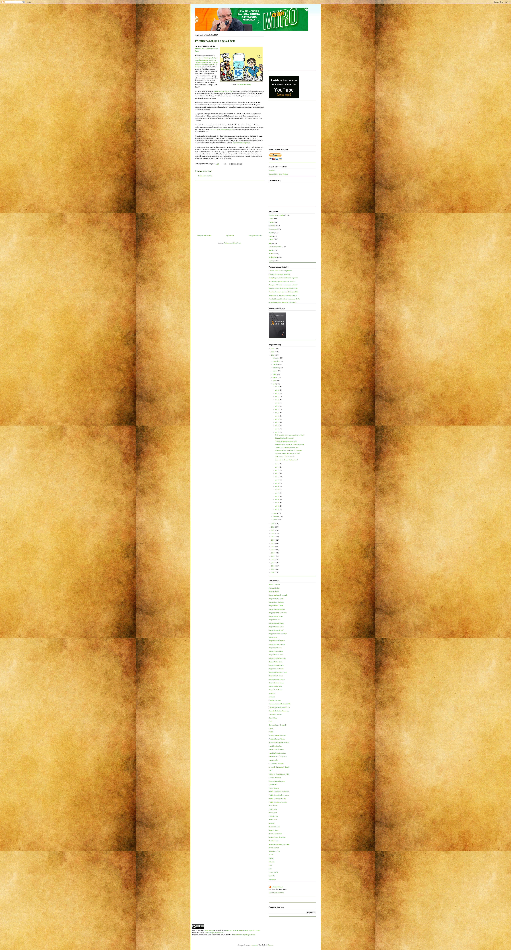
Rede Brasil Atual (274, 827)
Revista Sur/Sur (274, 848)
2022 (273, 527)
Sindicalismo (273, 257)
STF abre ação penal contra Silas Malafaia (282, 281)
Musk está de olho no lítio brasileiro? (286, 460)
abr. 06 (277, 493)
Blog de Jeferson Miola (276, 627)
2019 (273, 537)
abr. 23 (277, 409)
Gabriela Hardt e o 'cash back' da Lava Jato (288, 450)
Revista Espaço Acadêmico (277, 837)
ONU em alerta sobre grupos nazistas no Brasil (289, 435)
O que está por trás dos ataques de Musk (287, 453)
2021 (273, 530)
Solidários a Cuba (274, 851)
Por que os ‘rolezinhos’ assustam (279, 274)
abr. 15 (277, 464)
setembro (276, 367)
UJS (270, 869)
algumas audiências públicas (241, 142)
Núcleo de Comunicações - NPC (279, 774)
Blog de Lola (273, 637)
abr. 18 (277, 425)
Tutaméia (271, 862)
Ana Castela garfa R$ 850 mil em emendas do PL (284, 299)
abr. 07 (277, 490)
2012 (273, 559)
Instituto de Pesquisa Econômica (279, 742)
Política (271, 254)
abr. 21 (277, 416)
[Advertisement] (229, 206)
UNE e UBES (273, 872)
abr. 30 (277, 387)
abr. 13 (277, 470)
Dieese (271, 728)
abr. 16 (277, 432)
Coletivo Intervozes (275, 700)
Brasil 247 (272, 693)
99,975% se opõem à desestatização (222, 129)
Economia (272, 225)
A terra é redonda (274, 584)
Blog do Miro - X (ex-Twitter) (278, 174)
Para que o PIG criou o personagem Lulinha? (283, 285)
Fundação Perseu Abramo (277, 739)
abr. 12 (277, 473)
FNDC (271, 732)
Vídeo (271, 261)
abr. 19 (277, 422)
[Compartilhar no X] (235, 164)
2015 (273, 550)
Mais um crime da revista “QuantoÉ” (280, 271)
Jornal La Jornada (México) (277, 753)
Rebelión (271, 823)
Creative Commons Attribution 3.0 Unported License (243, 930)
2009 (273, 569)
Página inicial (230, 235)
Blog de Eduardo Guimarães (278, 612)
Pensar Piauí (273, 812)
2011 (273, 562)
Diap (270, 721)
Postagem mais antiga (255, 235)
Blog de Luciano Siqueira (277, 644)
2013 (273, 556)
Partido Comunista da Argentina (279, 795)
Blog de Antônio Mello (276, 598)
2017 (273, 543)
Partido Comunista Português (278, 802)
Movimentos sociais (275, 246)
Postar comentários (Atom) (232, 243)
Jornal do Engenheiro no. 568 (223, 91)
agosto (275, 371)
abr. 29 (277, 390)
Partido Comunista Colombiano (279, 791)
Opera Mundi (273, 784)
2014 (273, 553)
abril (274, 384)
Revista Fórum (273, 841)
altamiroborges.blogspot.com (214, 932)
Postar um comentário (205, 176)
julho (275, 374)
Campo (271, 218)
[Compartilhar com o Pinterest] (241, 164)
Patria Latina (273, 809)
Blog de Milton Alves (276, 662)
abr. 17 (277, 429)
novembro (276, 361)
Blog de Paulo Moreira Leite (278, 672)
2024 (273, 355)
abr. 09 (277, 483)
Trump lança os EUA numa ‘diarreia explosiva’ (283, 278)
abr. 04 (277, 499)
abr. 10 (277, 480)
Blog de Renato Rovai (276, 676)
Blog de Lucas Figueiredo (277, 640)
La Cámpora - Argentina (276, 763)
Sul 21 (271, 855)
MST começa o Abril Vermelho (284, 457)
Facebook (272, 170)
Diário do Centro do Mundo (278, 725)
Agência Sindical (274, 588)
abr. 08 (277, 486)
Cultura (271, 222)
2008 (273, 572)
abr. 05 (277, 496)
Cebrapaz (272, 697)
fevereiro (276, 516)
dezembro (276, 358)
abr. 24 (277, 406)
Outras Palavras (274, 788)
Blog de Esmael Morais (276, 623)
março (275, 513)
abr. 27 (277, 396)
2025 (273, 352)
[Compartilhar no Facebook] (238, 164)
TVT (270, 865)
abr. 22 (277, 412)
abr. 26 (277, 400)
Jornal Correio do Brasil (276, 749)
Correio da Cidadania (275, 714)
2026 (273, 348)
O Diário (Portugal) (275, 777)
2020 (273, 533)
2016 (273, 546)
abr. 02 (277, 506)
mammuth (255, 945)
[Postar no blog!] (233, 164)
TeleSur (271, 858)
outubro (275, 364)
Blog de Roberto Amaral (276, 683)
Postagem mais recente (204, 235)
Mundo (271, 250)
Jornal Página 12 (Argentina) (278, 756)
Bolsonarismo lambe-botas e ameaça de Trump (283, 288)
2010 (273, 566)
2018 (273, 540)
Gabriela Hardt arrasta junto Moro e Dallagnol (289, 444)
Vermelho (272, 876)
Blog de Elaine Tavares (276, 616)
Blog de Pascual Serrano (276, 669)
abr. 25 (277, 403)
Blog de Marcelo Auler (276, 655)
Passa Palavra (273, 806)
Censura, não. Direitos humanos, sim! (286, 447)
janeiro (275, 519)
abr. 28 (277, 393)
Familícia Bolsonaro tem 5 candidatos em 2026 (283, 292)
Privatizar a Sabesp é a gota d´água (285, 441)
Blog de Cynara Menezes (277, 609)
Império (271, 233)
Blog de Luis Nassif (275, 648)
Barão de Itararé (274, 591)
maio (275, 380)
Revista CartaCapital (275, 834)
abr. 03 (277, 502)
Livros (271, 236)
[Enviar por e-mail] (230, 164)
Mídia (271, 239)
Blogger (270, 945)
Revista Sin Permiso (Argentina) (279, 844)
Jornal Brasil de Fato (275, 746)
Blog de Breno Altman (276, 605)
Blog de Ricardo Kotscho (277, 679)
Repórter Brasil (273, 830)
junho (275, 377)
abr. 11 (277, 477)
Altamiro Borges (277, 887)
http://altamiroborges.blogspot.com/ (244, 935)
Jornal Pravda (273, 760)
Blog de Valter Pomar (275, 690)
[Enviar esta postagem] (224, 163)
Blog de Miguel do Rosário (277, 658)
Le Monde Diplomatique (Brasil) (279, 767)
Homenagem (273, 229)
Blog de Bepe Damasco (276, 602)
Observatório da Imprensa (277, 781)
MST (270, 770)
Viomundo (272, 879)
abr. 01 (277, 509)
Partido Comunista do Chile (277, 798)
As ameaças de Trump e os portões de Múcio (283, 295)
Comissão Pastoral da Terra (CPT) (279, 704)
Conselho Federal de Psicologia (279, 711)
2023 (273, 524)
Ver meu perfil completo (276, 892)
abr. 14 (277, 467)
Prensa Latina (273, 819)
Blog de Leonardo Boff (276, 630)
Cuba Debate (273, 718)
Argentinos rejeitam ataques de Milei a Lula (282, 302)
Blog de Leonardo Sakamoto (278, 633)
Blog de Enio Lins (274, 619)
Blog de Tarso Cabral (275, 686)
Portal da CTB (273, 816)
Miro (270, 243)
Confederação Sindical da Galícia (279, 707)
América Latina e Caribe (276, 215)
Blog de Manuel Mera (276, 651)
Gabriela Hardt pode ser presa (284, 438)
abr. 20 (277, 419)
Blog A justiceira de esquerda (278, 595)
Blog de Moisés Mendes (276, 665)
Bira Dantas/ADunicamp (244, 84)
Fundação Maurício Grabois (278, 735)
